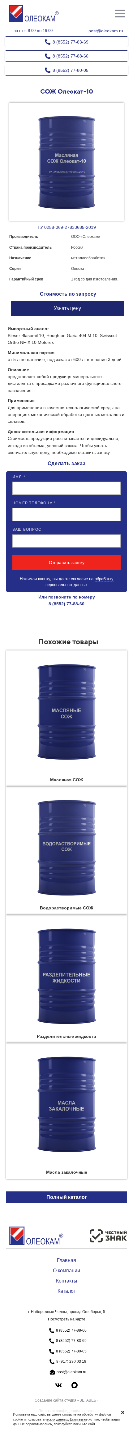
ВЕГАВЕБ (87, 1400)
